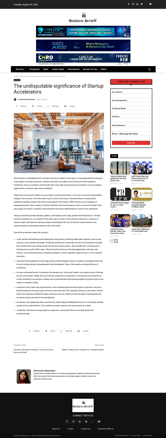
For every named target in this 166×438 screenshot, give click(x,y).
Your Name (117, 92)
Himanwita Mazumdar (27, 99)
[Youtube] (150, 4)
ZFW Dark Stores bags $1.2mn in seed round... (119, 205)
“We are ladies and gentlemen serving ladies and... (118, 178)
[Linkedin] (137, 4)
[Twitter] (146, 4)
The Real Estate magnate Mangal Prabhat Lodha (139, 205)
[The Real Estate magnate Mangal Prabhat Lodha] (142, 194)
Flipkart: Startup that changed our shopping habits (83, 350)
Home (16, 76)
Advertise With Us (105, 428)
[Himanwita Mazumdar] (15, 99)
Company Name (119, 108)
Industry (115, 116)
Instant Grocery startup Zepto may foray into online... (118, 231)
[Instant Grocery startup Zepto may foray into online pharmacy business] (120, 220)
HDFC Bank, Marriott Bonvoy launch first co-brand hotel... (140, 178)
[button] (149, 69)
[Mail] (142, 4)
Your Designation (119, 100)
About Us (56, 428)
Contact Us (85, 428)
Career (70, 428)
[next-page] (116, 241)
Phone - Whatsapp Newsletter (125, 134)
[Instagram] (133, 4)
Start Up (23, 76)
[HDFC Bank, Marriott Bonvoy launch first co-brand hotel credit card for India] (142, 167)
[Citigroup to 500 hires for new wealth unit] (142, 220)
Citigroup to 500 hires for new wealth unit (141, 230)
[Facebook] (129, 4)
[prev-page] (111, 241)
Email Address (119, 125)
